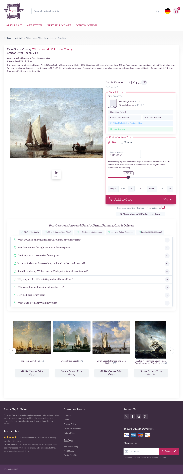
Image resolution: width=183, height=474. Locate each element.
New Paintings (86, 25)
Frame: (119, 117)
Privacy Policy (70, 424)
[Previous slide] (12, 351)
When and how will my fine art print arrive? (40, 287)
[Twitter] (126, 416)
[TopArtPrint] (14, 11)
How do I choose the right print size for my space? (43, 248)
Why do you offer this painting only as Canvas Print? (44, 279)
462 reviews (16, 441)
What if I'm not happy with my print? (37, 303)
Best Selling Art (59, 25)
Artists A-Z (14, 25)
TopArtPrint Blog (71, 455)
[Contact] (163, 207)
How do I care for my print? (31, 295)
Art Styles (34, 25)
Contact (67, 415)
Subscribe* (169, 451)
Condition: (118, 112)
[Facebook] (132, 416)
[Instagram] (138, 416)
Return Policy (69, 433)
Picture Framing (71, 446)
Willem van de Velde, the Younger (40, 38)
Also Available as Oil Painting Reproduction (142, 214)
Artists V (18, 38)
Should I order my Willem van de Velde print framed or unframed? (52, 271)
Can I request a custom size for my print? (38, 255)
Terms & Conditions (72, 428)
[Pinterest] (145, 416)
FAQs (66, 420)
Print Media (69, 451)
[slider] (128, 177)
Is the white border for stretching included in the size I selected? (51, 263)
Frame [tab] (128, 142)
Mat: (153, 117)
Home (8, 38)
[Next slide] (170, 351)
